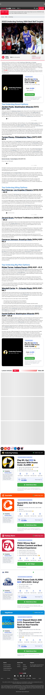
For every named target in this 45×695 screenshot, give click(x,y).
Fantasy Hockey (6, 670)
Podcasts (25, 666)
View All (41, 370)
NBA (6, 16)
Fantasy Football (7, 664)
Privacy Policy (22, 678)
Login (37, 8)
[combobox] (15, 371)
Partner (8, 678)
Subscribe (41, 8)
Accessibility (28, 678)
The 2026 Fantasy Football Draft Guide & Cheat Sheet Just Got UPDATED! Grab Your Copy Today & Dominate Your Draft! (26, 12)
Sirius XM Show (25, 669)
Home (2, 16)
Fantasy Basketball (7, 668)
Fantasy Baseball (7, 666)
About (2, 678)
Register (34, 678)
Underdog (10, 16)
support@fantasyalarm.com (36, 666)
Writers (18, 666)
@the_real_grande (16, 57)
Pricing (18, 664)
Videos (24, 664)
